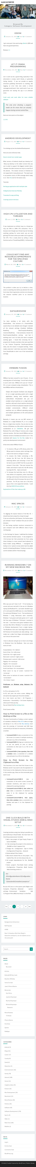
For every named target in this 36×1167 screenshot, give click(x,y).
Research (10, 1007)
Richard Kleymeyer (11, 1004)
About (6, 964)
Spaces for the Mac (19, 438)
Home (6, 1081)
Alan (20, 36)
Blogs (6, 1051)
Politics (7, 1104)
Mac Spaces (18, 503)
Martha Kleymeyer (11, 1001)
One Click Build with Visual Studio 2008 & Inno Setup (18, 819)
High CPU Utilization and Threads (18, 215)
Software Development (11, 1111)
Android (7, 1047)
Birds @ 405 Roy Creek (11, 975)
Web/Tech (7, 1123)
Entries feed (8, 1146)
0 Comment (28, 36)
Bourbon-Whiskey (10, 979)
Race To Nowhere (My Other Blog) (14, 933)
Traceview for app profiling (11, 195)
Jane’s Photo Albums (11, 986)
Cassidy (7, 1058)
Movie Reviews (9, 1012)
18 (25, 906)
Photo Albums (9, 1020)
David (6, 1062)
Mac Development (10, 1092)
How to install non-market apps (12, 157)
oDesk (18, 33)
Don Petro (9, 993)
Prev (6, 906)
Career (6, 1055)
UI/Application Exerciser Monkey (12, 191)
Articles (7, 971)
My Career (9, 967)
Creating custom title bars (11, 199)
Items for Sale (9, 982)
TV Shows (8, 1015)
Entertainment (9, 1070)
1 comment (28, 507)
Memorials (8, 990)
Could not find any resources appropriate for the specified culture (18, 257)
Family (6, 1073)
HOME (6, 929)
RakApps (7, 1031)
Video (6, 1119)
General (7, 1077)
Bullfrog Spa (8, 926)
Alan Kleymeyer (7, 2)
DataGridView (18, 311)
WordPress (22, 1163)
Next (30, 906)
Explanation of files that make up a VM (14, 489)
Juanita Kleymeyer (11, 997)
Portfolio (7, 1024)
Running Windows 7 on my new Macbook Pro (18, 566)
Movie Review (8, 1100)
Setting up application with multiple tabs (15, 186)
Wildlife (7, 1126)
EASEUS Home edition (17, 486)
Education (7, 1066)
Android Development (18, 138)
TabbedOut (20, 428)
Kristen (7, 1089)
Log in (6, 1142)
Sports (6, 1115)
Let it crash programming (18, 65)
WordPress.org (9, 1153)
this (11, 178)
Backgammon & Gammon (12, 922)
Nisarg (32, 1163)
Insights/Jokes (9, 1085)
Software (7, 1107)
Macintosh (8, 1096)
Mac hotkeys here (19, 705)
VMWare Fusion (18, 368)
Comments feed (9, 1150)
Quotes (7, 1027)
